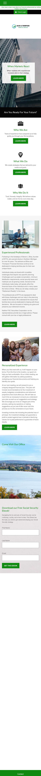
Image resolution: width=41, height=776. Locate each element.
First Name (6, 528)
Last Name (6, 540)
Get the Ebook (10, 565)
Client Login (22, 12)
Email (4, 553)
